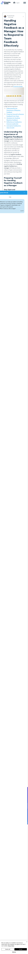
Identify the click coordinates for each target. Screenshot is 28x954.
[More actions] (23, 16)
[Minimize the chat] (24, 193)
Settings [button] (14, 952)
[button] (25, 3)
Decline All (7, 949)
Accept (20, 949)
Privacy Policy (11, 945)
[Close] (26, 942)
